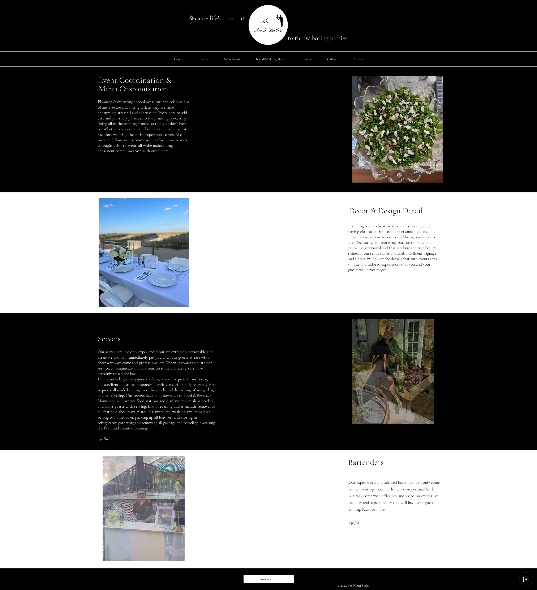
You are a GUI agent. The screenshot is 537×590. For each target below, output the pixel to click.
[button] (397, 129)
